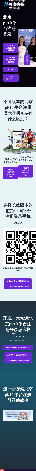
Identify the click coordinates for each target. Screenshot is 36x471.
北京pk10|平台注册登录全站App (18, 281)
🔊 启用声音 (27, 59)
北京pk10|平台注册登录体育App (18, 286)
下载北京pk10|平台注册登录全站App (26, 171)
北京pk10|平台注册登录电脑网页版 (10, 48)
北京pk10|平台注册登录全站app (18, 360)
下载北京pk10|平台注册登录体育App (11, 173)
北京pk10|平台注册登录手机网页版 (10, 60)
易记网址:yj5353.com (10, 78)
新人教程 (11, 69)
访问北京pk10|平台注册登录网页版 (18, 347)
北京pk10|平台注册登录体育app (18, 355)
